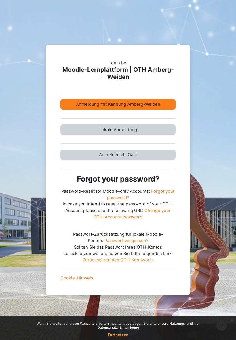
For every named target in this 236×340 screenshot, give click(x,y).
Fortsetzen (118, 334)
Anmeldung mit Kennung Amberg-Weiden (118, 104)
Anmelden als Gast (118, 154)
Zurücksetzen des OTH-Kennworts (118, 259)
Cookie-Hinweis (76, 278)
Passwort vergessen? (126, 240)
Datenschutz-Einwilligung (118, 327)
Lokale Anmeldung (118, 129)
